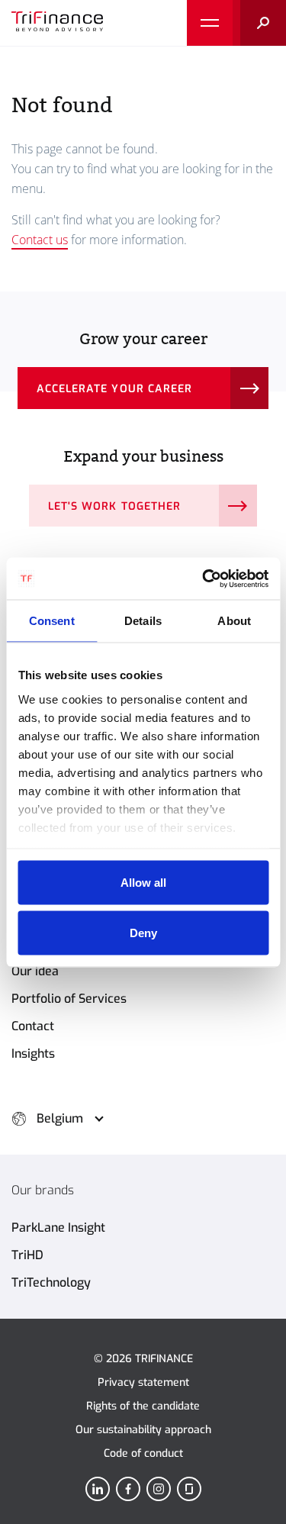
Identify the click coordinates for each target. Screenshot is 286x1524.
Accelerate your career (114, 389)
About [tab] (234, 620)
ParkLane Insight (58, 1228)
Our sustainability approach (143, 1429)
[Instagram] (158, 1489)
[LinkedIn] (97, 1489)
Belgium (60, 1118)
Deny (143, 932)
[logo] (57, 22)
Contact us (39, 239)
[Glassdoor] (189, 1489)
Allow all (143, 882)
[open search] (259, 23)
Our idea (35, 971)
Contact (32, 1026)
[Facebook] (128, 1489)
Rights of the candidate (143, 1406)
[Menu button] (210, 23)
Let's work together (114, 506)
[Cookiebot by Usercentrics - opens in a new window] (203, 578)
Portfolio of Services (69, 999)
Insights (33, 1054)
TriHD (27, 1255)
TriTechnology (51, 1282)
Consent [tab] (52, 620)
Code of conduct (143, 1453)
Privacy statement (143, 1382)
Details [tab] (143, 620)
